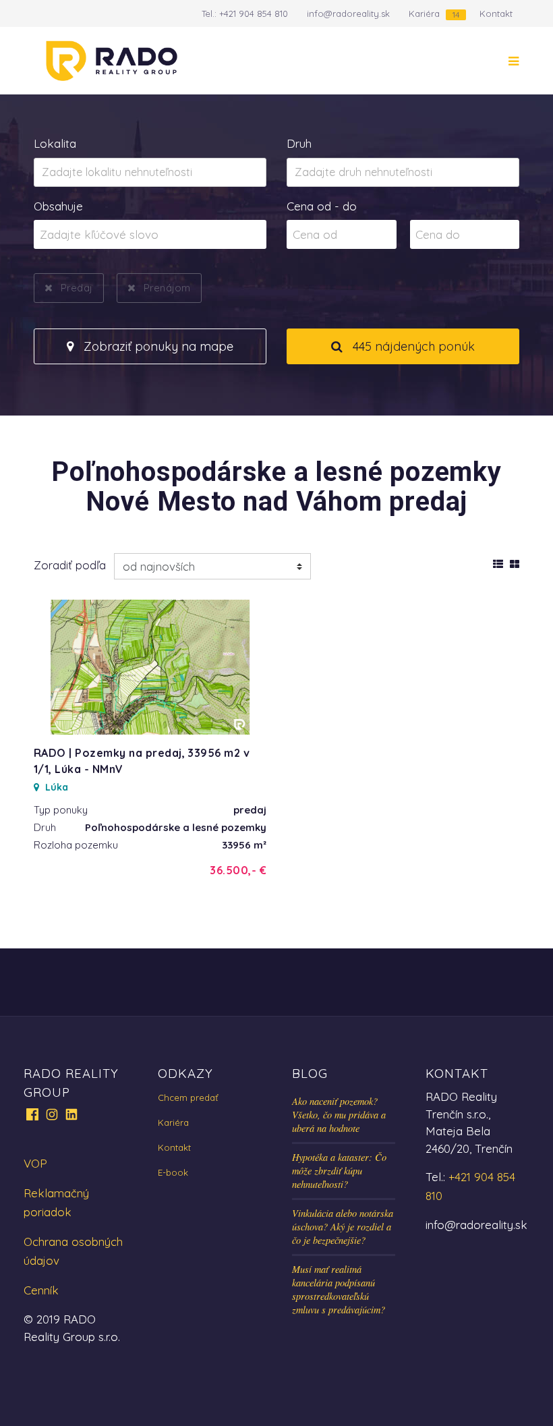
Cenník (41, 1290)
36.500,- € (238, 870)
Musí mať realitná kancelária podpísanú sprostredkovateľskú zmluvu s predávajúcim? (338, 1289)
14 (456, 14)
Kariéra (424, 13)
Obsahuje (58, 206)
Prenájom (167, 287)
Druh (299, 143)
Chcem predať (188, 1097)
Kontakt (496, 13)
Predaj (76, 287)
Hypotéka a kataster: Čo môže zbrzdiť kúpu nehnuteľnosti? (339, 1171)
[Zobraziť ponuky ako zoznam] (498, 561)
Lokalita (55, 143)
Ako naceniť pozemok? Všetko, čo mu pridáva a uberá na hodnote (339, 1115)
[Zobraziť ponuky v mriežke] (514, 561)
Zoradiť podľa (70, 565)
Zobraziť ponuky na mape (156, 346)
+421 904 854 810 (253, 13)
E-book (173, 1172)
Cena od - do (322, 206)
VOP (35, 1163)
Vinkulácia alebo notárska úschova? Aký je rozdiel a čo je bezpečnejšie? (342, 1227)
